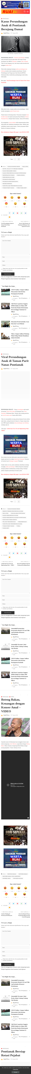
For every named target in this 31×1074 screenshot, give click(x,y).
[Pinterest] (17, 213)
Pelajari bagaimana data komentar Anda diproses (13, 278)
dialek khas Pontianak (19, 459)
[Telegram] (25, 213)
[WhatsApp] (21, 213)
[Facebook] (9, 213)
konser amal (7, 878)
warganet (6, 528)
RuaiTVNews (6, 33)
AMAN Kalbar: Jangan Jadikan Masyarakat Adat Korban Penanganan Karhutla (20, 291)
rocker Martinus (13, 744)
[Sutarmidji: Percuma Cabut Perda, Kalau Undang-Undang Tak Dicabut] (5, 647)
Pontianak (14, 61)
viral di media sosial (7, 415)
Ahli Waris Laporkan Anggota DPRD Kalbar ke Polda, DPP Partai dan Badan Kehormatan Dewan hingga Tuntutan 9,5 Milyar (19, 307)
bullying (25, 166)
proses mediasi (12, 122)
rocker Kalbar (18, 878)
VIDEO (12, 696)
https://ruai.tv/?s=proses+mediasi (13, 168)
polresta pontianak (9, 179)
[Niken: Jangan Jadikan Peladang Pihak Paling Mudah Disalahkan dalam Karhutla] (5, 336)
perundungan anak (8, 177)
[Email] (9, 217)
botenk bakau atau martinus (11, 876)
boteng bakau (12, 874)
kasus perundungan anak (10, 515)
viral (18, 526)
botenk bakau (23, 874)
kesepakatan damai (8, 175)
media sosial (8, 65)
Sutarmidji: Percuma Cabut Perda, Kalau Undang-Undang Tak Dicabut (19, 646)
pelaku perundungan (10, 466)
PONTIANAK (6, 18)
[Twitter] (13, 213)
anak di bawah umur (14, 111)
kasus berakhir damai (9, 171)
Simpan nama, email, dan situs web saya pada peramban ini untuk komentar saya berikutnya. (15, 269)
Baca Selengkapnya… (23, 298)
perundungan (20, 409)
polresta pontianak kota (10, 181)
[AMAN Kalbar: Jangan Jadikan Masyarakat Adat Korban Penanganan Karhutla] (5, 292)
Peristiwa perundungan (19, 57)
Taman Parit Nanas (8, 187)
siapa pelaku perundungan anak (12, 185)
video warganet (24, 61)
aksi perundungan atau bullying (21, 422)
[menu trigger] (27, 11)
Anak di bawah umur (14, 166)
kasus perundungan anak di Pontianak (14, 173)
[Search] (25, 11)
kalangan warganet (14, 461)
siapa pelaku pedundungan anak (12, 523)
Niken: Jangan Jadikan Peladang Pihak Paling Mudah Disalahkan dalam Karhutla (20, 335)
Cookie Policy (15, 1069)
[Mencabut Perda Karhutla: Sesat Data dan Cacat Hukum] (5, 324)
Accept (15, 1072)
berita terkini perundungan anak (13, 511)
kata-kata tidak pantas (10, 519)
